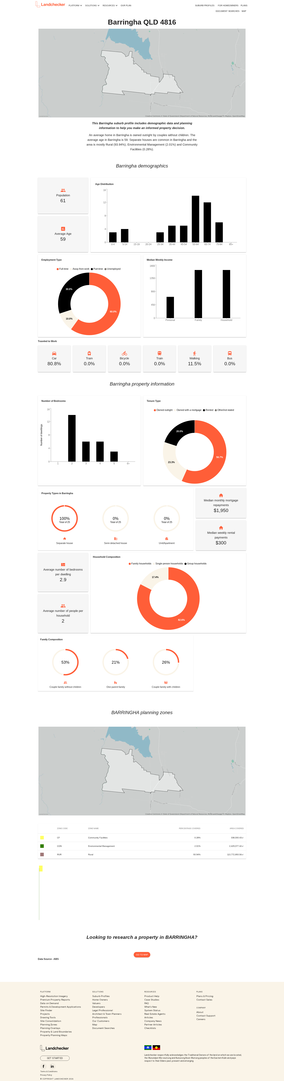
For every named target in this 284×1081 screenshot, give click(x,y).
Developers (98, 1006)
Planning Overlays (50, 1028)
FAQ (146, 1003)
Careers (200, 1019)
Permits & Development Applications (60, 1006)
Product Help (151, 996)
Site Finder (46, 1010)
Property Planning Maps (53, 1035)
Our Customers (100, 1020)
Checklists (150, 1028)
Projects (45, 1013)
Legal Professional (102, 1010)
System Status (152, 1010)
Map (244, 11)
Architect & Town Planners (106, 1013)
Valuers (96, 1003)
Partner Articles (153, 1024)
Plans (244, 5)
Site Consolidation (50, 1020)
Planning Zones (48, 1024)
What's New (150, 1006)
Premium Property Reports (55, 999)
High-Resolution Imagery (54, 996)
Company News (153, 1020)
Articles (148, 1017)
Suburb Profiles (204, 5)
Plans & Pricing (204, 996)
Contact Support (205, 1015)
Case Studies (151, 999)
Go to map (142, 954)
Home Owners (100, 999)
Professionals (100, 1017)
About (199, 1012)
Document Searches (227, 11)
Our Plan (126, 5)
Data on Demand (49, 1003)
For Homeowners (228, 5)
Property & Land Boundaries (56, 1031)
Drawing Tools (48, 1017)
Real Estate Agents (154, 1013)
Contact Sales (204, 999)
